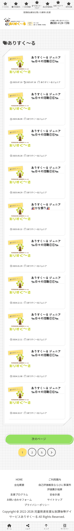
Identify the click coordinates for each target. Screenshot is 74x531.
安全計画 (55, 494)
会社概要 (19, 485)
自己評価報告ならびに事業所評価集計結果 (54, 487)
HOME (19, 479)
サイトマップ (54, 499)
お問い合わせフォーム (19, 499)
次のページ (39, 439)
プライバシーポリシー (37, 505)
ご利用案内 (54, 479)
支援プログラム (19, 494)
